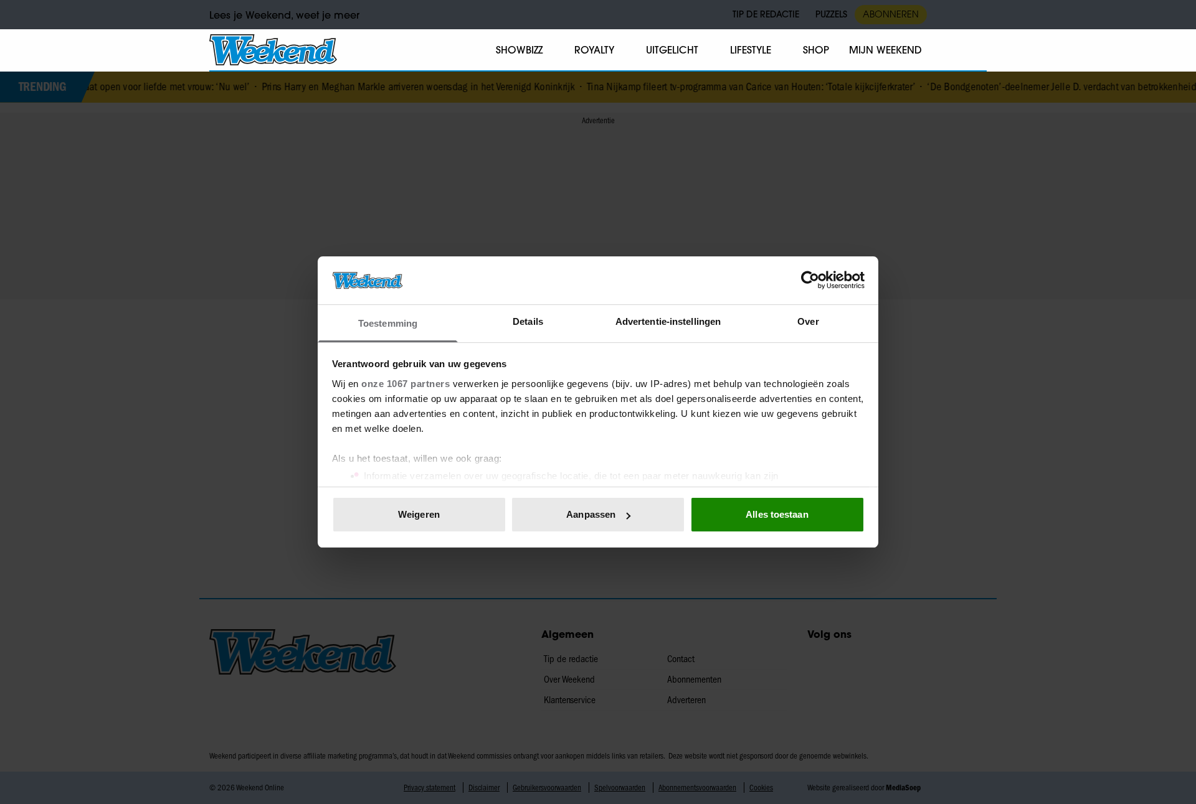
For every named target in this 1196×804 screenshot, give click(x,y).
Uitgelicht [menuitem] (672, 50)
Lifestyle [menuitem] (750, 50)
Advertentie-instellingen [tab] (668, 321)
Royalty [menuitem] (594, 50)
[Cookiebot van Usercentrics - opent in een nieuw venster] (810, 280)
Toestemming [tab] (387, 323)
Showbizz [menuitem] (519, 50)
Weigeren (419, 514)
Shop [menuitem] (816, 50)
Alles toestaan (777, 514)
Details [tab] (528, 321)
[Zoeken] (977, 50)
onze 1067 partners (405, 383)
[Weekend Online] (273, 49)
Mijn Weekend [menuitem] (885, 50)
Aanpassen (590, 514)
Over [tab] (808, 321)
